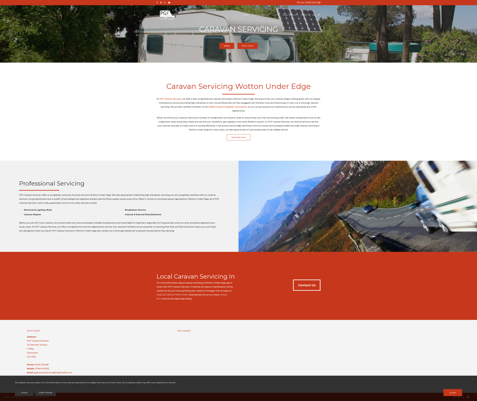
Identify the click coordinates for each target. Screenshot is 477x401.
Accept (453, 392)
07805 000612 (181, 295)
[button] (316, 15)
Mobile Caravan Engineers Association (227, 107)
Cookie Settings (45, 392)
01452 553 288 (164, 295)
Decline (24, 392)
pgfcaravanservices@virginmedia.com (53, 372)
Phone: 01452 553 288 (308, 2)
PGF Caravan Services (170, 99)
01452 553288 (42, 364)
